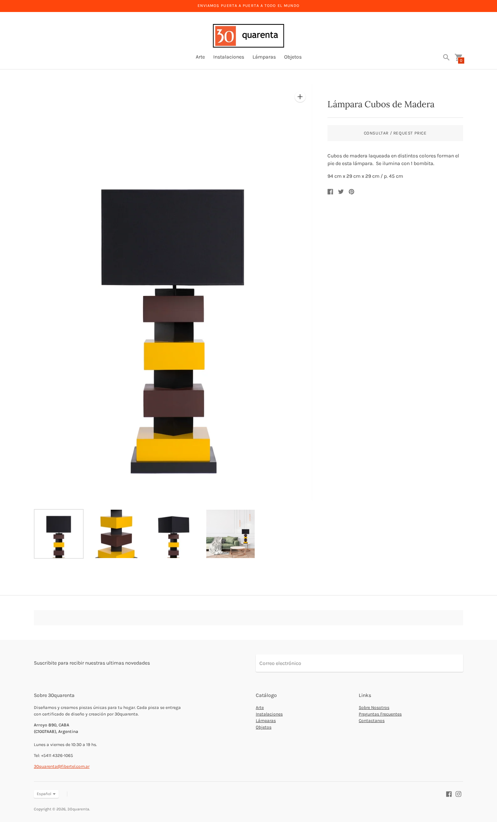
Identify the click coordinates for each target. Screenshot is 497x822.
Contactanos (372, 720)
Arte (200, 57)
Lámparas (264, 57)
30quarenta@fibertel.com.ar (62, 766)
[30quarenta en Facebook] (449, 793)
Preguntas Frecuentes (380, 714)
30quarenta (78, 809)
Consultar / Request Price (395, 133)
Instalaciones (228, 57)
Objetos (293, 57)
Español (44, 793)
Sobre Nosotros (374, 707)
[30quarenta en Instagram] (458, 793)
